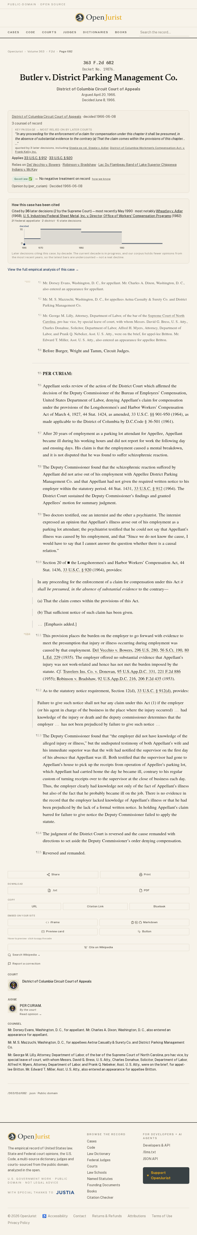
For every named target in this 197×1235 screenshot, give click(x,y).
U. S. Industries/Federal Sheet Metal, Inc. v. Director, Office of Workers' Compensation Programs (97, 216)
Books (121, 32)
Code (30, 32)
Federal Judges (99, 1160)
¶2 (39, 298)
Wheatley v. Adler (169, 211)
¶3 (39, 315)
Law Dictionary (98, 1154)
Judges (69, 32)
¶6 (39, 385)
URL (34, 906)
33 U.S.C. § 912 (35, 158)
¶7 (39, 433)
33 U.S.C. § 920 (61, 158)
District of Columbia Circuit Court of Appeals (98, 89)
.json (32, 1093)
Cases (13, 32)
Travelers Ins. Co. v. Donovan (89, 671)
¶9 (39, 514)
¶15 (38, 852)
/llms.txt (149, 1152)
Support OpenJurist (159, 1175)
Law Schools (97, 1172)
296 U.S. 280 (146, 650)
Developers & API (156, 1145)
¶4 (39, 350)
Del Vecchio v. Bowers (43, 165)
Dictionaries (95, 32)
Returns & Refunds (107, 1216)
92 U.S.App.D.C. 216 (117, 678)
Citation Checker (100, 1197)
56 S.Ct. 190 (171, 650)
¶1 (39, 282)
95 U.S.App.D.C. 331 (136, 671)
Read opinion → (31, 1014)
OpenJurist (15, 51)
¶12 (38, 690)
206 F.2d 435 (149, 678)
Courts (49, 32)
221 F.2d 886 (169, 671)
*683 (27, 281)
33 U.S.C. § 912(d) (154, 690)
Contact (79, 1216)
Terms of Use (162, 1216)
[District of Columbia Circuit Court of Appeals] (12, 1008)
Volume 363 (35, 51)
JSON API (150, 1159)
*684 (27, 634)
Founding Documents (103, 1185)
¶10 (38, 562)
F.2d (52, 51)
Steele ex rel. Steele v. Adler (89, 148)
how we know (101, 179)
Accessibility (55, 1216)
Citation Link (95, 906)
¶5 (39, 373)
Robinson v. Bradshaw (79, 165)
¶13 (38, 735)
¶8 (39, 466)
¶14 (38, 833)
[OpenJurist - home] (98, 17)
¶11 (38, 635)
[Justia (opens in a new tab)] (65, 1192)
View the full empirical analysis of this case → (43, 269)
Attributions (137, 1216)
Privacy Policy (19, 1223)
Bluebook (159, 906)
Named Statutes (100, 1179)
